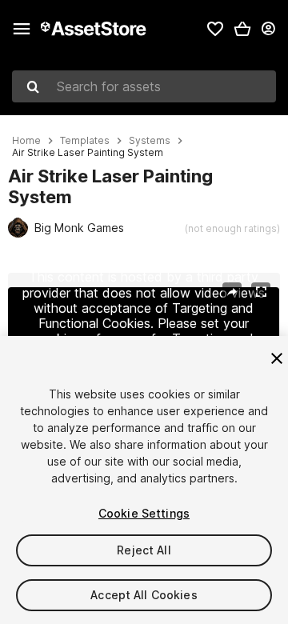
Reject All (143, 550)
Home (26, 140)
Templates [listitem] (85, 140)
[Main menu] (22, 29)
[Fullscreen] (260, 292)
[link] (215, 28)
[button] (242, 28)
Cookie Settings (144, 513)
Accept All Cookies (144, 595)
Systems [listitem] (149, 140)
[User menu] (268, 29)
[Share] (232, 292)
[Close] (276, 358)
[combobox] (144, 86)
